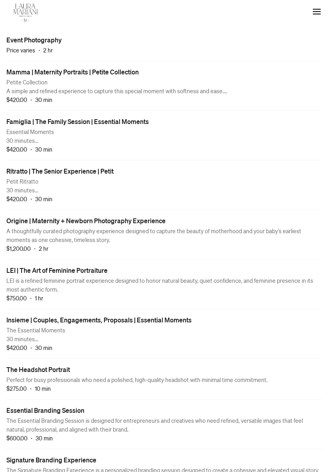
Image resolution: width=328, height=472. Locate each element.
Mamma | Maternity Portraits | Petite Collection (72, 72)
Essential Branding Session (45, 410)
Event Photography (34, 40)
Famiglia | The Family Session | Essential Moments (77, 121)
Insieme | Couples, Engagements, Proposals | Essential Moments (99, 320)
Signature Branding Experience (51, 460)
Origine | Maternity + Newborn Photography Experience (86, 220)
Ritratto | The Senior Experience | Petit (60, 171)
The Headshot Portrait (38, 369)
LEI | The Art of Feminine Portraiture (57, 270)
